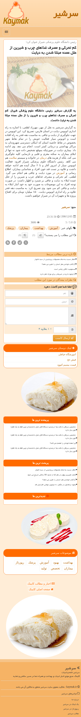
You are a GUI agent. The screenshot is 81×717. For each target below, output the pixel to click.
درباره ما (75, 699)
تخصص (55, 568)
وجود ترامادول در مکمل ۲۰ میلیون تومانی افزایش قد (55, 485)
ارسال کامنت (63, 338)
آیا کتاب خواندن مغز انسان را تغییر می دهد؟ (58, 264)
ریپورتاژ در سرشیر (71, 709)
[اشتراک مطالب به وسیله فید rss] (7, 242)
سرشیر (65, 13)
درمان (43, 157)
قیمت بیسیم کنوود (66, 364)
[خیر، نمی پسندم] (25, 235)
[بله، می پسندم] (41, 235)
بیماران (24, 228)
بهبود (56, 562)
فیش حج (71, 359)
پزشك (10, 228)
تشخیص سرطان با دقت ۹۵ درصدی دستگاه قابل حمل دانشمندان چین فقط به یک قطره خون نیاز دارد (43, 428)
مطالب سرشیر (73, 713)
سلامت (13, 157)
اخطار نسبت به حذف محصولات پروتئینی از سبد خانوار (54, 259)
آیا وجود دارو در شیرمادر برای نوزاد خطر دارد (57, 274)
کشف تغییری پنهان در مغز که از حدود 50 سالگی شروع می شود (52, 475)
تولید (44, 568)
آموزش (60, 173)
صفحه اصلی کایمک (40, 589)
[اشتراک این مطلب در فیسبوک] (13, 242)
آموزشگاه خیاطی (67, 354)
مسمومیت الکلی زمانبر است (64, 269)
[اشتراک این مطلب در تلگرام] (19, 242)
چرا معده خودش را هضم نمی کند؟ (63, 443)
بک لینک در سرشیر (71, 704)
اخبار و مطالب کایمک (40, 583)
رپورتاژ (20, 562)
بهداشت (38, 228)
